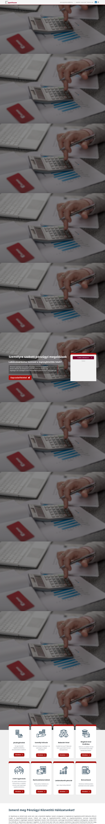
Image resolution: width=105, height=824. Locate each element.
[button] (98, 2)
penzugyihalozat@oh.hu (66, 2)
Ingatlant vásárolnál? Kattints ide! (84, 2)
